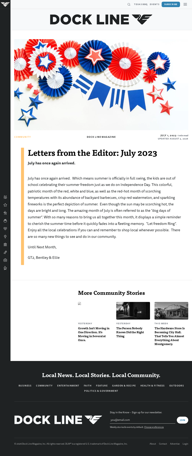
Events (154, 4)
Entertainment (68, 385)
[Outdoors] (5, 213)
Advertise (175, 444)
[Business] (5, 260)
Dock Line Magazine (101, 137)
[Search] (129, 4)
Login (185, 444)
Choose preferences (154, 427)
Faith (88, 385)
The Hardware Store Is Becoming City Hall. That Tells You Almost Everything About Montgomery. (169, 336)
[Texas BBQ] (5, 268)
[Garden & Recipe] (5, 221)
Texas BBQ (141, 4)
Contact (163, 444)
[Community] (5, 197)
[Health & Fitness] (5, 228)
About (153, 444)
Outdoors (176, 385)
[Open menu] (185, 4)
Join (182, 420)
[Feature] (5, 205)
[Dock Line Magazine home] (101, 19)
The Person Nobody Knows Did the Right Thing (130, 332)
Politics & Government (101, 390)
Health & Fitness (152, 385)
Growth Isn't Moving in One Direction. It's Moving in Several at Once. (94, 334)
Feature (102, 385)
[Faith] (5, 236)
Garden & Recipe (124, 385)
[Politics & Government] (5, 244)
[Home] (5, 4)
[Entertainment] (5, 252)
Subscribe (170, 4)
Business (25, 385)
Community (22, 137)
